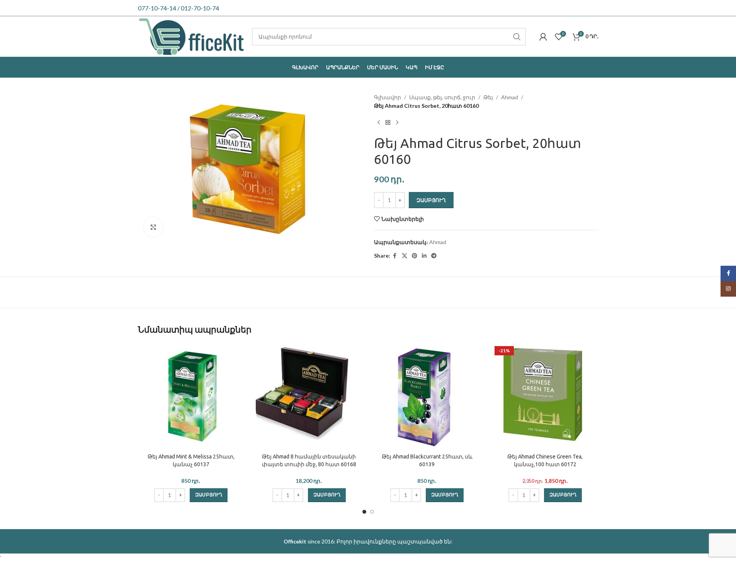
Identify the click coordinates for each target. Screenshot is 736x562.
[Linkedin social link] (424, 256)
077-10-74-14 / (159, 8)
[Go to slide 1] (364, 512)
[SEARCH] (517, 37)
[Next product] (397, 122)
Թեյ (488, 97)
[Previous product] (378, 122)
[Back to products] (388, 122)
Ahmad (509, 97)
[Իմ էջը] (543, 36)
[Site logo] (191, 35)
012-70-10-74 (200, 8)
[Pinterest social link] (415, 256)
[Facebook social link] (394, 256)
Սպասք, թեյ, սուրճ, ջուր (442, 97)
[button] (209, 495)
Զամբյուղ (431, 200)
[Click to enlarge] (153, 227)
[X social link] (404, 256)
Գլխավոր (387, 97)
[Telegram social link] (434, 256)
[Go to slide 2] (372, 512)
